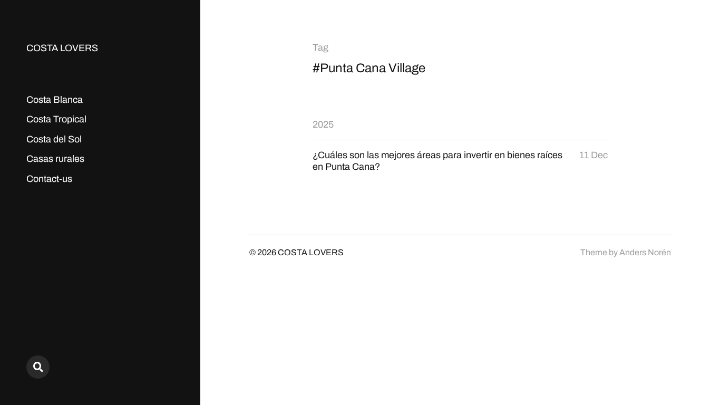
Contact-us (49, 178)
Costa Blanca (54, 99)
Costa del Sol (54, 139)
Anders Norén (645, 252)
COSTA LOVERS (62, 48)
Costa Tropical (56, 119)
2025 (323, 124)
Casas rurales (55, 158)
